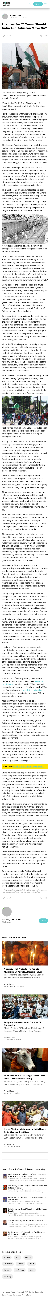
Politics (28, 1257)
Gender (7, 1270)
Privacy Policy (26, 1295)
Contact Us (17, 1295)
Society (7, 1257)
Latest (31, 1264)
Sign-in (38, 4)
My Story (7, 1276)
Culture (20, 1264)
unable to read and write (33, 690)
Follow (43, 921)
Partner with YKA (22, 1292)
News (31, 1270)
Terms (10, 1295)
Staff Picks (20, 1270)
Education (8, 1264)
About (13, 1292)
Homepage (6, 1292)
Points (31, 1292)
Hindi (17, 1257)
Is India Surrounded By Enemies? (28, 766)
